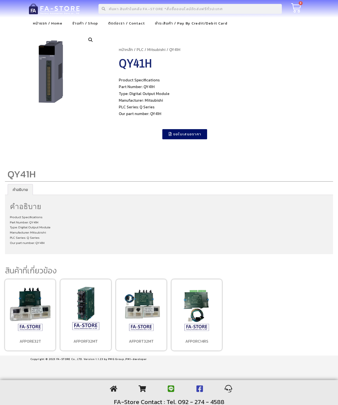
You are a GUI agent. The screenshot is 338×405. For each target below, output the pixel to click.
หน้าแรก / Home (47, 23)
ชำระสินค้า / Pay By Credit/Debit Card (191, 23)
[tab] (20, 189)
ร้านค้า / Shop (85, 23)
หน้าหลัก (126, 49)
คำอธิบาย (20, 189)
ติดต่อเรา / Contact (126, 23)
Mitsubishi (156, 49)
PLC (140, 49)
